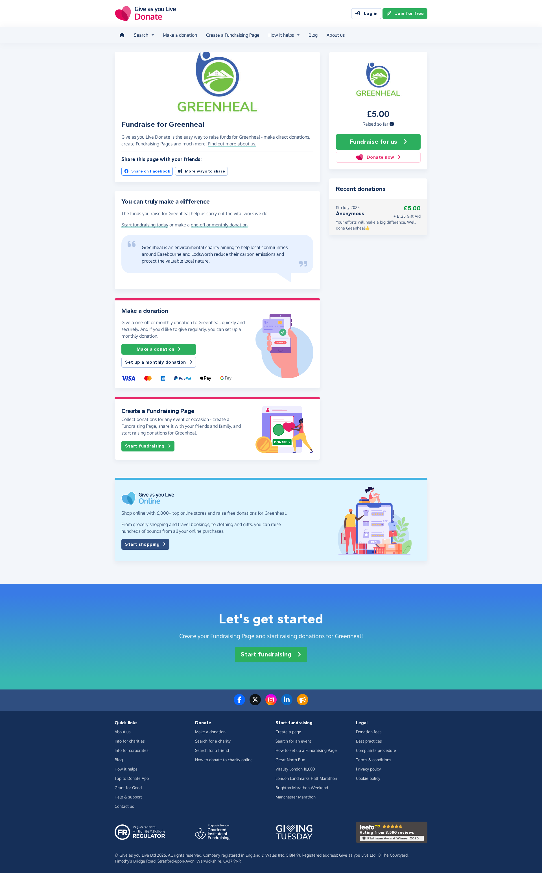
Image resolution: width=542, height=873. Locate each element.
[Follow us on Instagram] (271, 703)
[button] (392, 124)
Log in (371, 13)
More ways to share (205, 171)
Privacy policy (368, 769)
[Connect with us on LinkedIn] (286, 703)
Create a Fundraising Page (232, 35)
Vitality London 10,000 (295, 769)
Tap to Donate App (132, 778)
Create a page (288, 731)
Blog (313, 35)
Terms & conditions (373, 759)
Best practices (369, 741)
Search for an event (293, 741)
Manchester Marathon (296, 797)
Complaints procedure (376, 750)
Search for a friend (212, 750)
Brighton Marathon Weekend (302, 787)
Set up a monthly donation (155, 362)
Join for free (409, 13)
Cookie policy (368, 778)
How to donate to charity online (224, 759)
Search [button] (141, 35)
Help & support (128, 797)
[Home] (122, 35)
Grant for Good (128, 787)
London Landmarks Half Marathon (306, 778)
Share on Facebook (151, 171)
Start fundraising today (144, 225)
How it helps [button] (281, 35)
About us (336, 35)
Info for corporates (131, 750)
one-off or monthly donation (219, 225)
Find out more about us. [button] (232, 144)
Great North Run (290, 759)
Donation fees (369, 731)
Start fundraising (145, 446)
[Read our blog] (302, 703)
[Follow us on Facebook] (239, 703)
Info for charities (130, 741)
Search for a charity (213, 741)
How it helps (126, 769)
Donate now (380, 157)
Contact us (124, 806)
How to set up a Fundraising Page (306, 750)
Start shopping (142, 544)
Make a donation (180, 35)
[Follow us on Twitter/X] (255, 703)
